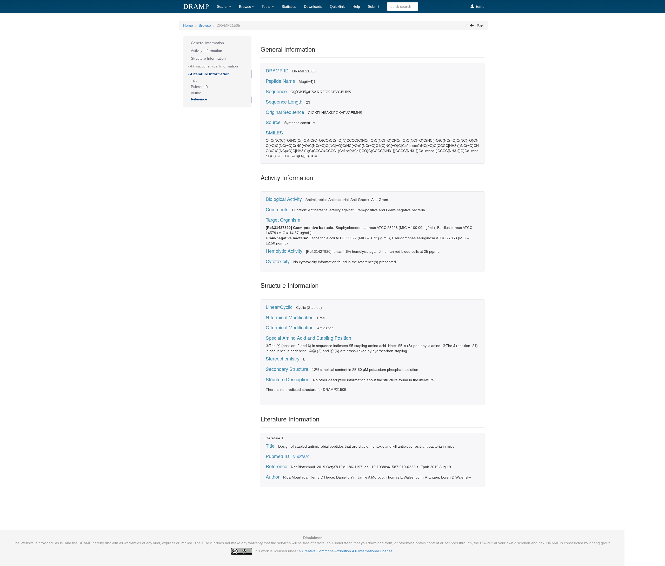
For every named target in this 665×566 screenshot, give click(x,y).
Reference (199, 99)
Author (196, 93)
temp (479, 6)
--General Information (206, 43)
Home (188, 25)
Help (356, 6)
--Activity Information (205, 51)
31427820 (301, 457)
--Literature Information (209, 74)
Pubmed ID (199, 87)
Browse (245, 6)
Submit (373, 6)
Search (223, 6)
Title (194, 81)
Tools (266, 6)
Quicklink (337, 6)
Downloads (313, 6)
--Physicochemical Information (213, 66)
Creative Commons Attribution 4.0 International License (347, 551)
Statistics (289, 6)
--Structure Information (207, 58)
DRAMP (196, 6)
